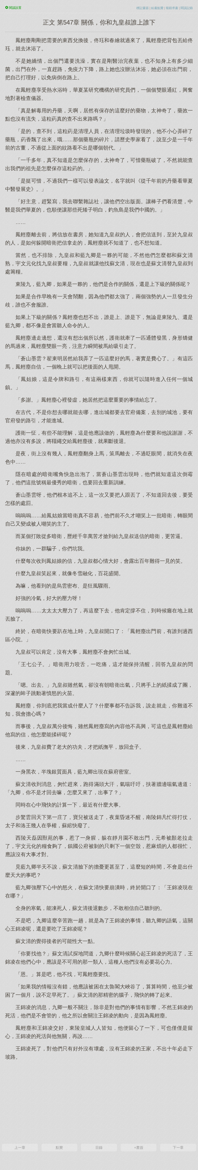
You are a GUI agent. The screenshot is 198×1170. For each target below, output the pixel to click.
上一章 (19, 1147)
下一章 (178, 1147)
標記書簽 (142, 8)
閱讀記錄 (186, 8)
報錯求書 (172, 8)
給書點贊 (157, 8)
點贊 (59, 1147)
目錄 (99, 1147)
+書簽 (138, 1147)
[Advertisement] (99, 1101)
